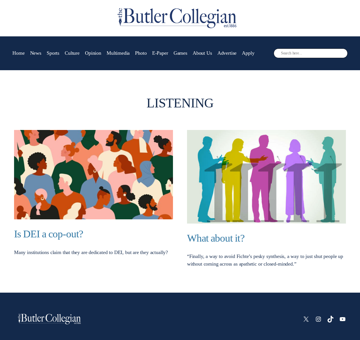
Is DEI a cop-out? (48, 234)
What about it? (215, 238)
